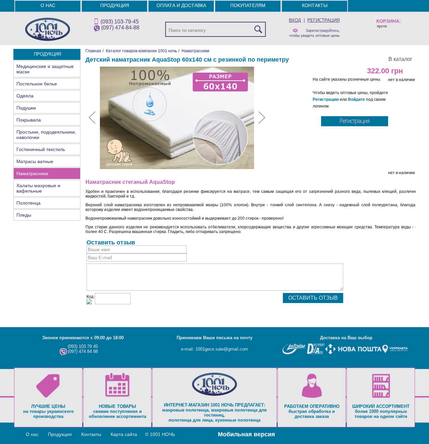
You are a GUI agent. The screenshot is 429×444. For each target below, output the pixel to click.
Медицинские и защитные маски (45, 69)
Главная (93, 51)
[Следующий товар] (261, 122)
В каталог (400, 59)
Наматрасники (32, 173)
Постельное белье (36, 83)
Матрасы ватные (34, 161)
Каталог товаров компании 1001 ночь (141, 51)
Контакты (314, 5)
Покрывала (28, 120)
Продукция (114, 5)
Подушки (26, 107)
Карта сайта (124, 434)
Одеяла (25, 95)
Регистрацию (326, 99)
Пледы (23, 215)
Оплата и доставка (181, 5)
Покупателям (247, 5)
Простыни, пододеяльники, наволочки (46, 134)
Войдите (356, 99)
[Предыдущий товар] (92, 122)
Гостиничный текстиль (40, 149)
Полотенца (28, 203)
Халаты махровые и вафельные (38, 188)
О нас (48, 5)
